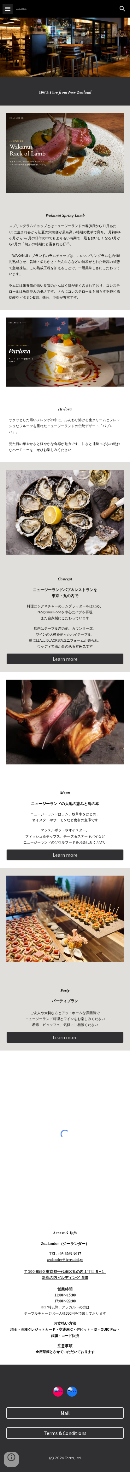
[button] (7, 8)
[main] (65, 91)
